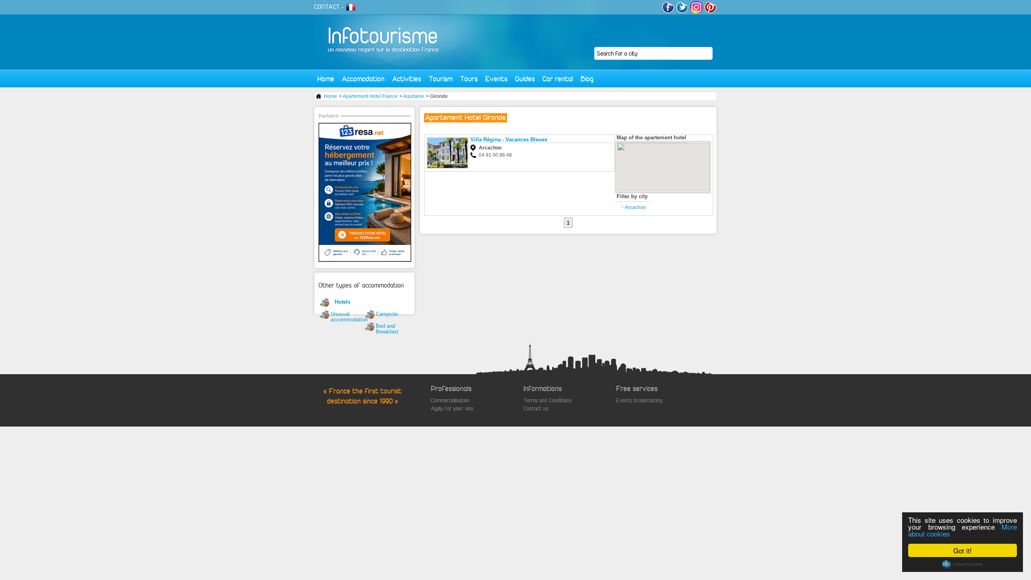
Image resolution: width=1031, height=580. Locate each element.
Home (325, 79)
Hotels (342, 302)
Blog (587, 79)
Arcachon (635, 207)
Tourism (441, 79)
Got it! (962, 550)
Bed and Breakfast (387, 329)
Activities (406, 79)
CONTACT (327, 6)
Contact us (536, 408)
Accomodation (363, 79)
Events (496, 79)
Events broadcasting (639, 400)
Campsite (387, 314)
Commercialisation (450, 400)
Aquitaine (413, 96)
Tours (469, 79)
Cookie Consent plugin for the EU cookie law (962, 564)
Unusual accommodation (349, 317)
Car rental (557, 79)
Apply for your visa (452, 408)
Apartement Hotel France (370, 96)
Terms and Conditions (548, 400)
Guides (525, 79)
